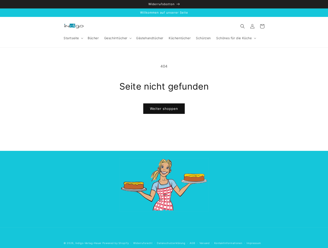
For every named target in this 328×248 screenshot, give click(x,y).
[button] (73, 38)
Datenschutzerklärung (171, 243)
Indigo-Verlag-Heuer (88, 243)
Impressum (254, 243)
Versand (204, 243)
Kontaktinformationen (228, 243)
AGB (192, 243)
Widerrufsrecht (143, 243)
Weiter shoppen (164, 109)
